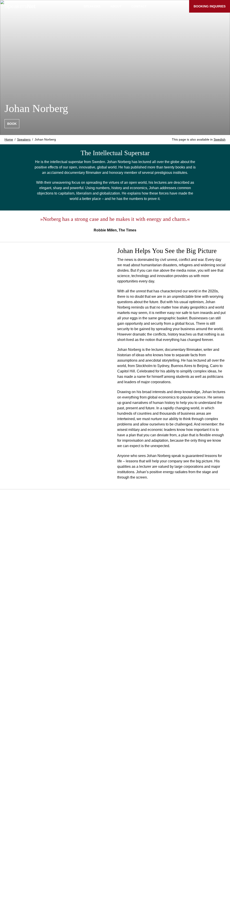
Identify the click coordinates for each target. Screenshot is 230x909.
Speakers (19, 6)
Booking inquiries (210, 6)
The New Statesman (20, 615)
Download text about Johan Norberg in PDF (43, 859)
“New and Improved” (31, 806)
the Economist (88, 609)
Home (8, 139)
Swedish (220, 139)
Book (12, 123)
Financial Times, (59, 609)
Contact (139, 6)
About (116, 6)
